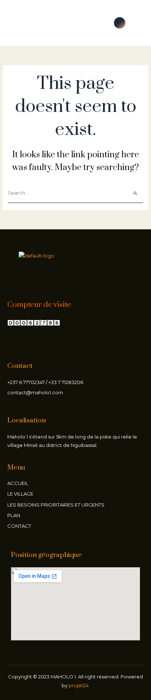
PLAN (13, 515)
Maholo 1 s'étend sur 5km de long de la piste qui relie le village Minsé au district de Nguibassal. (72, 441)
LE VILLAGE (20, 494)
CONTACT (19, 526)
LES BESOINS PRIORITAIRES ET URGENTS (55, 505)
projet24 (79, 685)
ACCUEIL (17, 483)
